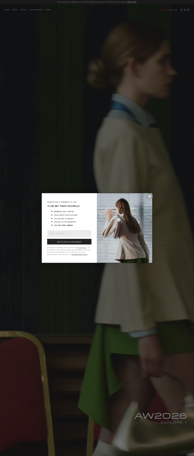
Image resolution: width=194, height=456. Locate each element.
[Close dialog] (149, 196)
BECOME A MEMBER (69, 241)
